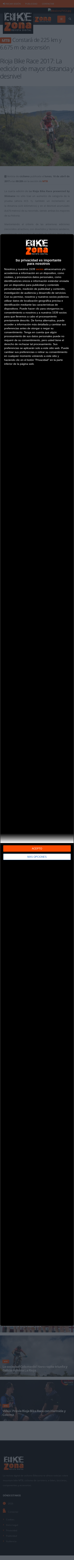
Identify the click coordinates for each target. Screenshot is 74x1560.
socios (39, 269)
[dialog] (37, 780)
